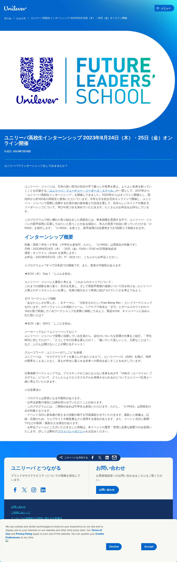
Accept (148, 546)
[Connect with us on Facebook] (15, 490)
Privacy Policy (24, 533)
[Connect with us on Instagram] (33, 490)
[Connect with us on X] (24, 490)
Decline (114, 546)
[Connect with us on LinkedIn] (43, 490)
